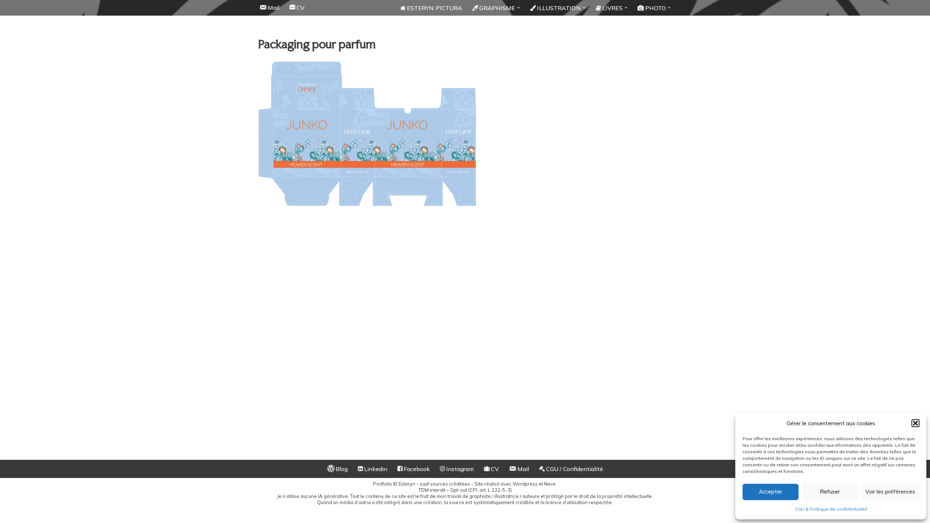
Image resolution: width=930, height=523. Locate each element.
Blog (342, 469)
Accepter (770, 491)
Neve (550, 484)
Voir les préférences (890, 491)
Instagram (460, 469)
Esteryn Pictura (434, 8)
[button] (915, 423)
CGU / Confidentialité (574, 469)
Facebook (417, 469)
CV (300, 7)
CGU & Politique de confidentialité (831, 509)
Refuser (830, 491)
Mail (273, 7)
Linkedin (375, 469)
